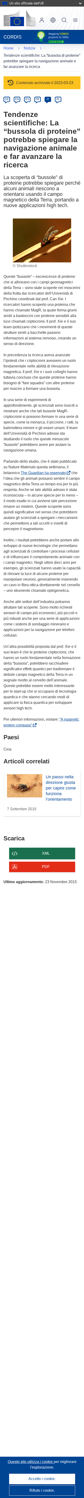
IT (48, 99)
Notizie (29, 48)
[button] (53, 20)
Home (9, 48)
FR (37, 99)
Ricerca (64, 20)
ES (27, 99)
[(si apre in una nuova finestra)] (20, 18)
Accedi (42, 20)
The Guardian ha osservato (44, 473)
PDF (46, 867)
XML (46, 853)
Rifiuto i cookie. (42, 1490)
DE (7, 99)
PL (58, 99)
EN (17, 99)
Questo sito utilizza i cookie (31, 1462)
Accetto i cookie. (42, 1479)
